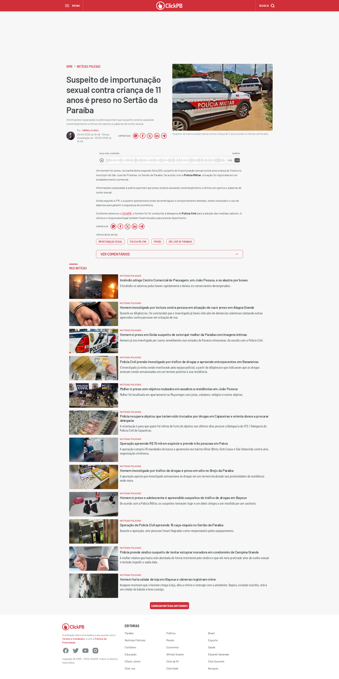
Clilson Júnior (133, 661)
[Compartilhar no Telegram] (164, 136)
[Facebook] (65, 650)
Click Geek (172, 668)
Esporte (213, 640)
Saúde (211, 647)
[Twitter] (75, 650)
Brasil (211, 633)
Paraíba (129, 633)
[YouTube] (85, 650)
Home (69, 66)
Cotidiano (130, 647)
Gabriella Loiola (90, 130)
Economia (172, 647)
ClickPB (127, 213)
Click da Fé (172, 661)
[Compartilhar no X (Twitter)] (150, 136)
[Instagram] (95, 650)
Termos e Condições (73, 638)
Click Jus (130, 668)
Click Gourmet (216, 661)
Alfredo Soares (175, 654)
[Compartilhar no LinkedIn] (157, 136)
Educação (130, 654)
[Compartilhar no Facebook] (142, 136)
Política (170, 633)
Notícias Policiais (88, 66)
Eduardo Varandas (218, 654)
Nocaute (213, 668)
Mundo (170, 640)
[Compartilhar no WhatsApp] (135, 136)
